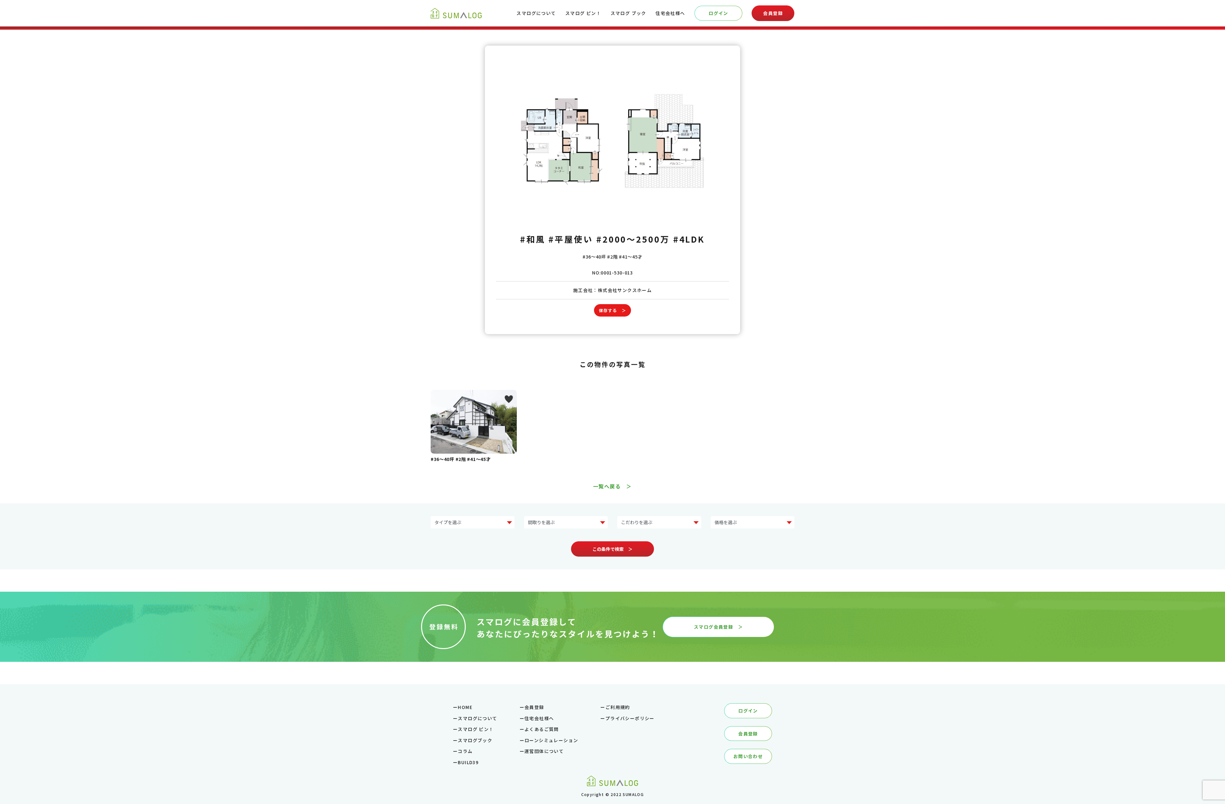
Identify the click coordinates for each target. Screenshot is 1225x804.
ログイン (718, 13)
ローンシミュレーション (551, 740)
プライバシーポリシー (629, 718)
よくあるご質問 (541, 729)
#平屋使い (570, 239)
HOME (465, 707)
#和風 (533, 239)
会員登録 (773, 13)
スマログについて (536, 13)
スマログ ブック (628, 13)
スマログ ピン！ (583, 13)
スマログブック (475, 740)
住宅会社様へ (670, 13)
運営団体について (544, 751)
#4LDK (689, 239)
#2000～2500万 (633, 239)
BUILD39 (468, 762)
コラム (465, 751)
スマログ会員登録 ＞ (718, 627)
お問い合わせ (748, 756)
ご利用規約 (617, 707)
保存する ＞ (612, 310)
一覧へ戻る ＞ (612, 486)
